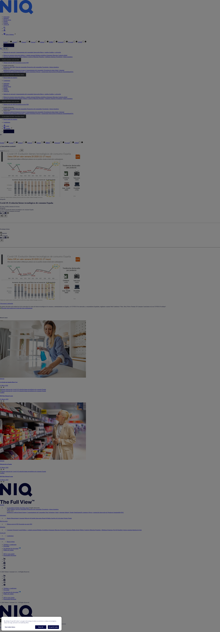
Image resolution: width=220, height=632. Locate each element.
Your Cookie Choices (10, 627)
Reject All (40, 627)
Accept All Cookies (53, 627)
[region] (31, 624)
